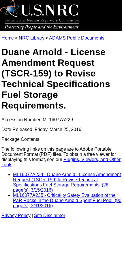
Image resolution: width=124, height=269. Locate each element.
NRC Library (31, 38)
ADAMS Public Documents (76, 38)
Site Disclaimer (49, 215)
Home (7, 38)
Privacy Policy (16, 215)
